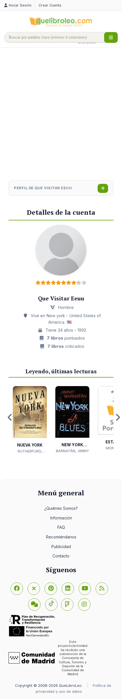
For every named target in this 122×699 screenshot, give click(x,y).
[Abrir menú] (111, 37)
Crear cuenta (50, 5)
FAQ (61, 527)
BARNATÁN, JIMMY (72, 451)
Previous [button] (10, 417)
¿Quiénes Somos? (61, 508)
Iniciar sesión (20, 5)
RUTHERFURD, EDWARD (30, 451)
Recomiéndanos (61, 536)
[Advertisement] (61, 115)
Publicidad (61, 546)
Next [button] (118, 417)
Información (61, 517)
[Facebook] (16, 588)
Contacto (61, 555)
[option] (30, 420)
